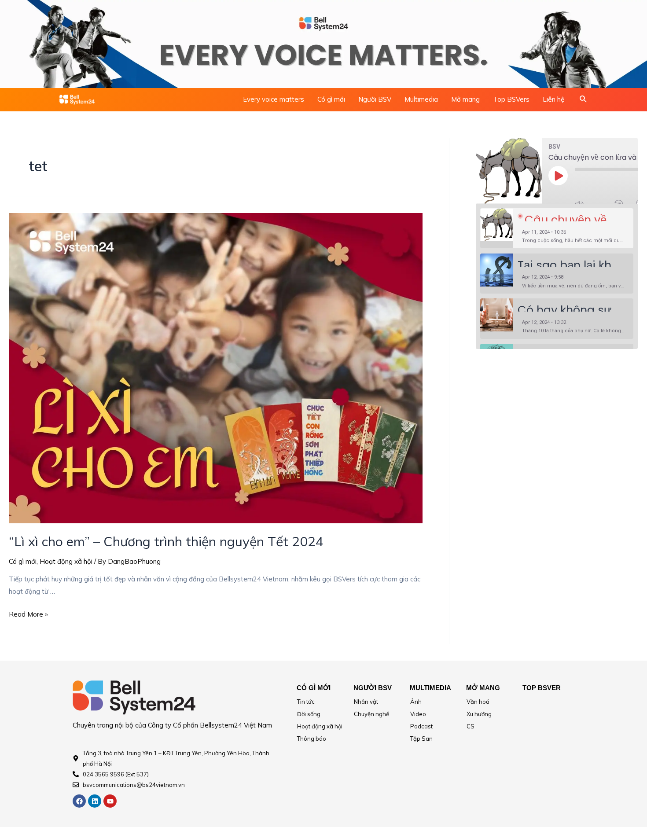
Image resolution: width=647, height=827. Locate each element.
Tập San (421, 738)
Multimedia (421, 99)
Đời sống (308, 713)
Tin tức (306, 701)
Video (418, 713)
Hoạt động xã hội (66, 561)
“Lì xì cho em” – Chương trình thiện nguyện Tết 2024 (166, 541)
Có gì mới (331, 99)
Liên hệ (553, 99)
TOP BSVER (541, 687)
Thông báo (311, 738)
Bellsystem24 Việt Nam (236, 725)
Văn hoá (478, 701)
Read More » (28, 614)
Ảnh (416, 701)
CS (470, 726)
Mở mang (465, 99)
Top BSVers (511, 99)
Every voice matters (273, 99)
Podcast (421, 726)
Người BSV (374, 99)
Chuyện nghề (371, 713)
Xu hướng (479, 713)
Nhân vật (366, 701)
